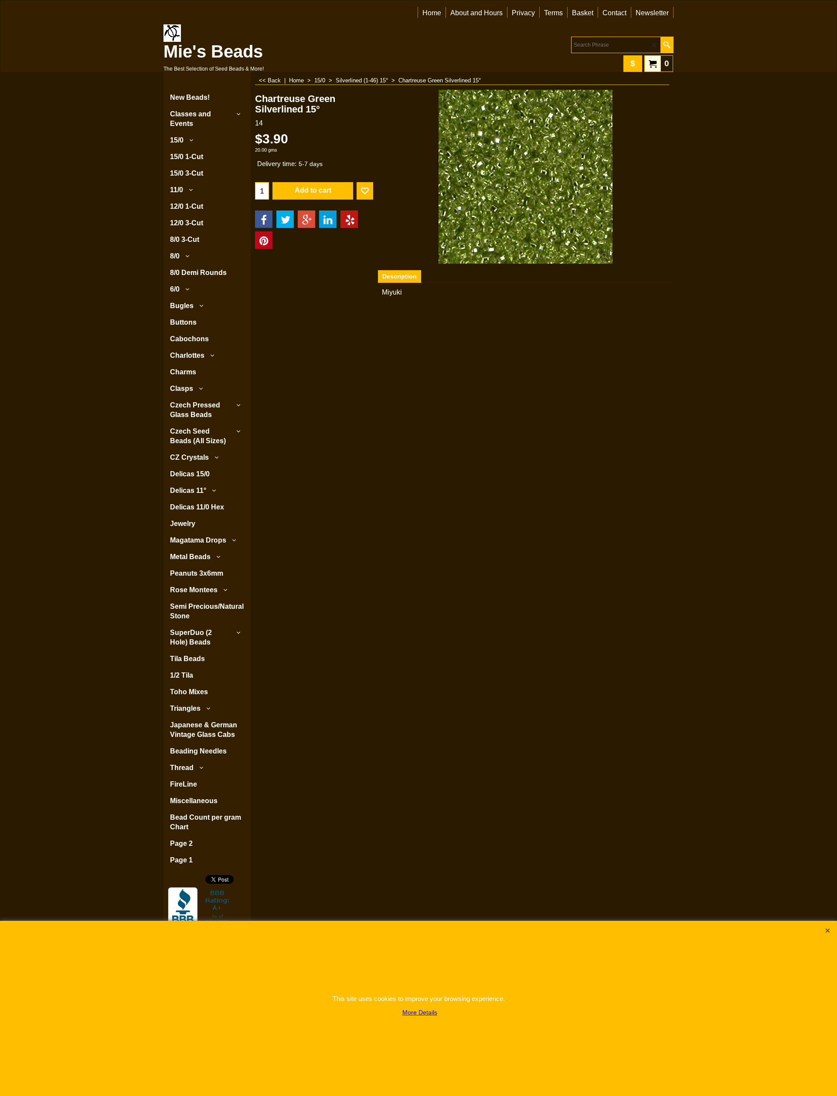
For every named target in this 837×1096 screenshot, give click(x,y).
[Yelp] (349, 219)
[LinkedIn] (328, 219)
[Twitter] (285, 219)
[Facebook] (263, 219)
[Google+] (306, 219)
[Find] (666, 45)
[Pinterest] (263, 240)
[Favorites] (365, 191)
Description (399, 276)
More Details (419, 1012)
